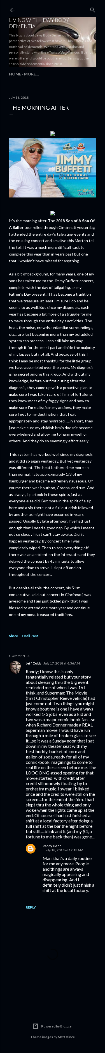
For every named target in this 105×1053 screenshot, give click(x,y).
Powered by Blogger (57, 1026)
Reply (31, 907)
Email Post (30, 636)
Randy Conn (52, 846)
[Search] (92, 8)
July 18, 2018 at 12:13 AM (64, 850)
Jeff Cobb (33, 663)
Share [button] (13, 636)
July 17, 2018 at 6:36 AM (61, 663)
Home (15, 74)
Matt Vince (66, 1037)
